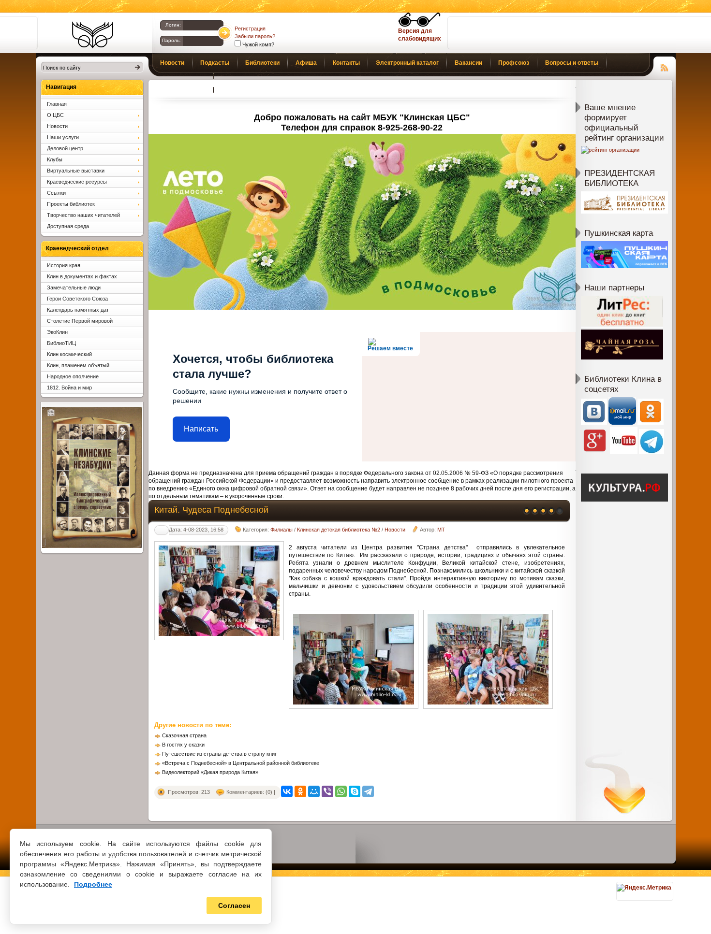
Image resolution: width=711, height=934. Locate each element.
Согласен (234, 905)
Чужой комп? (257, 44)
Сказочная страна (184, 735)
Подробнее (93, 884)
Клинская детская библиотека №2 (338, 529)
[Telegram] (368, 791)
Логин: (173, 25)
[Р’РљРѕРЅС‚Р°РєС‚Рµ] (287, 791)
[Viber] (327, 791)
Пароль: (171, 40)
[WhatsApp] (341, 791)
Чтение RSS (664, 66)
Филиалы (281, 529)
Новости (395, 529)
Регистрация (250, 28)
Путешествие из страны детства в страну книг (219, 754)
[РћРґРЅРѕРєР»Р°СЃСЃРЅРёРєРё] (300, 791)
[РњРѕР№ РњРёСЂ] (314, 791)
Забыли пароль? (255, 36)
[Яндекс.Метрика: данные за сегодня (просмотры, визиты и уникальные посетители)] (644, 887)
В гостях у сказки (183, 744)
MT (441, 529)
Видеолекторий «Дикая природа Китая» (210, 772)
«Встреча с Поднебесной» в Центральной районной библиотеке (240, 763)
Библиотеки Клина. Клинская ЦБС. (93, 34)
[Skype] (354, 791)
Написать (201, 429)
